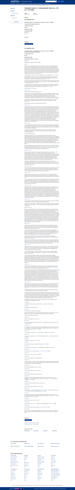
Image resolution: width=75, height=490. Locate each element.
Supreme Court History (55, 443)
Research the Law (24, 3)
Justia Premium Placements (55, 473)
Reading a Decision (54, 446)
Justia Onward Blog (54, 477)
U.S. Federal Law (14, 469)
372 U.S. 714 (48, 51)
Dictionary (52, 456)
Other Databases (41, 469)
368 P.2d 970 (31, 88)
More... (12, 466)
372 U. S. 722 (49, 86)
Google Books (36, 430)
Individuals (26, 455)
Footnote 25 (34, 276)
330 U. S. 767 (43, 390)
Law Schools (30, 3)
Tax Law (39, 465)
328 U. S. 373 (36, 153)
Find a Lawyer (13, 3)
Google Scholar (27, 430)
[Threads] (19, 488)
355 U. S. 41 (34, 403)
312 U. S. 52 (50, 347)
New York (25, 477)
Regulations (12, 473)
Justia (11, 5)
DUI (24, 461)
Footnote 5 (29, 152)
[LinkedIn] (14, 488)
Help (48, 488)
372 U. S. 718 (47, 78)
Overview (12, 8)
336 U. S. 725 (32, 354)
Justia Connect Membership (55, 470)
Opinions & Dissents (28, 43)
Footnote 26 (39, 286)
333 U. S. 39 (30, 207)
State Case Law (26, 473)
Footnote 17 (36, 256)
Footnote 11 (33, 238)
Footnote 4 (26, 320)
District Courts (13, 477)
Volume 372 (34, 5)
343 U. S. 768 (41, 407)
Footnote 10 (38, 234)
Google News (54, 430)
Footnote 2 (40, 107)
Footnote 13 (46, 246)
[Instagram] (18, 488)
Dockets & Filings (13, 478)
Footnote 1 (26, 101)
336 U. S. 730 (37, 354)
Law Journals (53, 462)
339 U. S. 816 (50, 378)
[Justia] (15, 1)
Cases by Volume (41, 443)
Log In (59, 1)
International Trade (41, 462)
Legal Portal (41, 488)
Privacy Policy (57, 488)
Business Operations (41, 458)
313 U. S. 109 (37, 332)
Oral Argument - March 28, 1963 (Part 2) (30, 424)
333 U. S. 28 (44, 195)
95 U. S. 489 (29, 185)
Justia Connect (36, 488)
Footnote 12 (30, 240)
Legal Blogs (39, 471)
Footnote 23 (53, 269)
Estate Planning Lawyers (15, 462)
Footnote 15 (34, 249)
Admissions (53, 458)
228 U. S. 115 (35, 340)
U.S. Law (14, 5)
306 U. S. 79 (42, 391)
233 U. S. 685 (50, 332)
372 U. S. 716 (55, 75)
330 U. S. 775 (47, 390)
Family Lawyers (13, 463)
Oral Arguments (28, 420)
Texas (25, 478)
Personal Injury (26, 465)
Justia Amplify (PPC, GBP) (55, 475)
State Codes (26, 471)
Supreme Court (13, 474)
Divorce (25, 459)
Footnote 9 (41, 233)
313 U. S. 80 (30, 379)
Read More (26, 37)
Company (45, 488)
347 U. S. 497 (49, 336)
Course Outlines (53, 461)
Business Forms (40, 473)
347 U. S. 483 (37, 336)
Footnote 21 (53, 267)
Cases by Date (13, 443)
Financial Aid (53, 459)
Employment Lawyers (14, 461)
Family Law (26, 463)
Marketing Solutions (46, 3)
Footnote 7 (26, 217)
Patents (39, 475)
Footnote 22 (46, 268)
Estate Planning (26, 462)
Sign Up (62, 1)
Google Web (45, 430)
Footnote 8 (26, 338)
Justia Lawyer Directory (55, 471)
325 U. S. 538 (38, 347)
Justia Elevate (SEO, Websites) (56, 474)
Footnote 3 (43, 116)
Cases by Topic (27, 443)
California (25, 474)
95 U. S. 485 (47, 81)
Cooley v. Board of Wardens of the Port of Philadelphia (46, 146)
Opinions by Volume (29, 5)
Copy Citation (16, 21)
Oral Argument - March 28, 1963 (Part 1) (30, 422)
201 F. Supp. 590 (31, 378)
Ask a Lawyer (18, 3)
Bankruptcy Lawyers (14, 456)
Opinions (12, 10)
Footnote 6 (37, 212)
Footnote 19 (27, 260)
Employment (40, 459)
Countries (39, 478)
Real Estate (39, 463)
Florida (25, 475)
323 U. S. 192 (52, 403)
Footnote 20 (48, 260)
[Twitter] (22, 488)
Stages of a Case (41, 446)
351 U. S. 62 (44, 344)
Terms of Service (51, 488)
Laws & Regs (35, 3)
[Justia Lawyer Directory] (23, 488)
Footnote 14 (29, 247)
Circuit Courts (13, 475)
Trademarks (39, 477)
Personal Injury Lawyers (14, 465)
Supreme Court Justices (15, 446)
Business (39, 455)
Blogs (52, 463)
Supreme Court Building (28, 446)
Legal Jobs (39, 470)
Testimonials (53, 478)
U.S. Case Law (18, 5)
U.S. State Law (27, 469)
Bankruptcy (26, 456)
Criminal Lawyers (13, 459)
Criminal (25, 458)
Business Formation (41, 456)
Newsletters (40, 3)
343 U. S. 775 (46, 407)
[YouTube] (15, 488)
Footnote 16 (31, 253)
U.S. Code (12, 471)
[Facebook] (17, 488)
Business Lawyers (13, 458)
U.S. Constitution (13, 470)
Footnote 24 (27, 401)
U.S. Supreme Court (23, 5)
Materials (12, 15)
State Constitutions (27, 470)
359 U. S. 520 (37, 329)
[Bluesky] (21, 488)
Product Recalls (40, 474)
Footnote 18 (50, 257)
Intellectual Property (41, 461)
